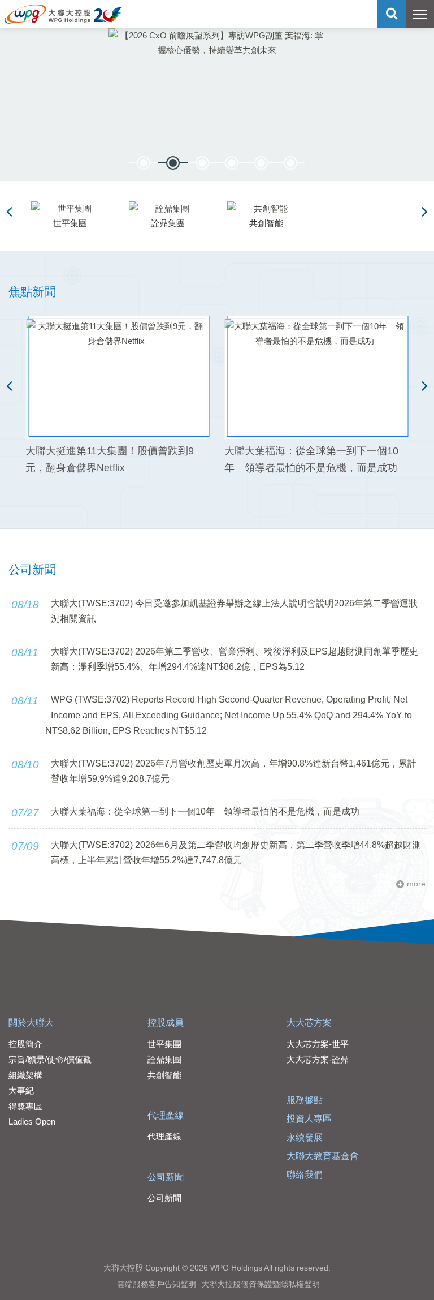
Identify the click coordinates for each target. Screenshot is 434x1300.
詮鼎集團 (164, 1059)
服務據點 (305, 1100)
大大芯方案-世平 (318, 1044)
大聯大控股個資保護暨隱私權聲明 (260, 1284)
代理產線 (165, 1115)
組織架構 (25, 1075)
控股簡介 (25, 1044)
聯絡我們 (305, 1175)
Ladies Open (31, 1121)
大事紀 (21, 1090)
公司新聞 (165, 1177)
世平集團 (164, 1044)
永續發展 (305, 1137)
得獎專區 (25, 1106)
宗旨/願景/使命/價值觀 (50, 1059)
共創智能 (164, 1075)
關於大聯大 (31, 1022)
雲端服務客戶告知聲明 (156, 1284)
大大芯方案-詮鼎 (318, 1059)
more (416, 884)
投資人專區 (309, 1118)
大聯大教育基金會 (323, 1156)
